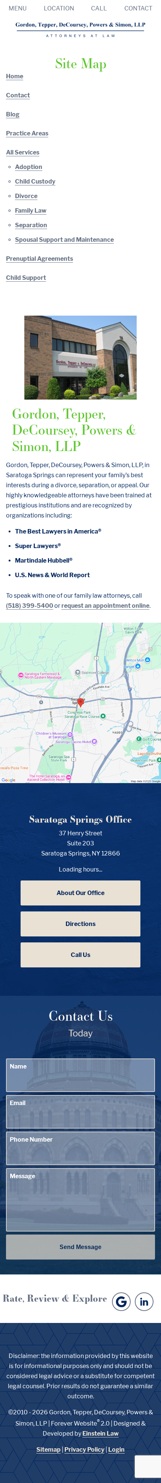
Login (116, 1449)
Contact (138, 9)
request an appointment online (105, 605)
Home (14, 76)
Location (59, 9)
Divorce (26, 196)
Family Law (30, 210)
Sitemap (48, 1449)
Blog (12, 114)
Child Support (26, 277)
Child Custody (35, 181)
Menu (18, 9)
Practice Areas (27, 133)
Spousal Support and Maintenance (64, 239)
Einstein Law (100, 1433)
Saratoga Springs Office (80, 819)
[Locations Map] (80, 702)
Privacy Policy (84, 1449)
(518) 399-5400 (29, 605)
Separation (31, 225)
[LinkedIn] (144, 1301)
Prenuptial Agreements (39, 258)
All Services (22, 152)
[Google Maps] (121, 1301)
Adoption (28, 166)
